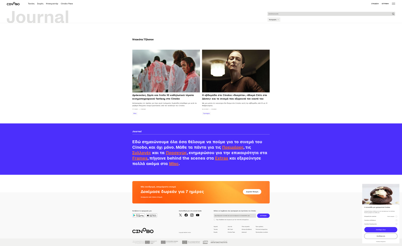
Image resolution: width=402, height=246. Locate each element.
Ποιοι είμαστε (246, 226)
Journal (230, 226)
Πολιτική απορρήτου (261, 229)
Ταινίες (31, 4)
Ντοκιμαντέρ (52, 4)
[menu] (393, 4)
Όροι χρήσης (259, 226)
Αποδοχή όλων (381, 229)
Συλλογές (141, 153)
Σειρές (40, 4)
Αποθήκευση (381, 236)
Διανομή (244, 232)
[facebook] (186, 215)
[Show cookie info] (396, 216)
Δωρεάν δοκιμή (252, 192)
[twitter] (180, 215)
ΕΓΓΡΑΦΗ (385, 4)
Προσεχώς (206, 113)
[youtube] (197, 215)
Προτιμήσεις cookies (262, 232)
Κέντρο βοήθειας (247, 229)
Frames (140, 158)
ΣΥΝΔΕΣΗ (375, 4)
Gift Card (230, 229)
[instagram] (191, 215)
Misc (135, 113)
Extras (221, 158)
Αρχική (216, 226)
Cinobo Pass (67, 4)
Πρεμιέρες (233, 147)
